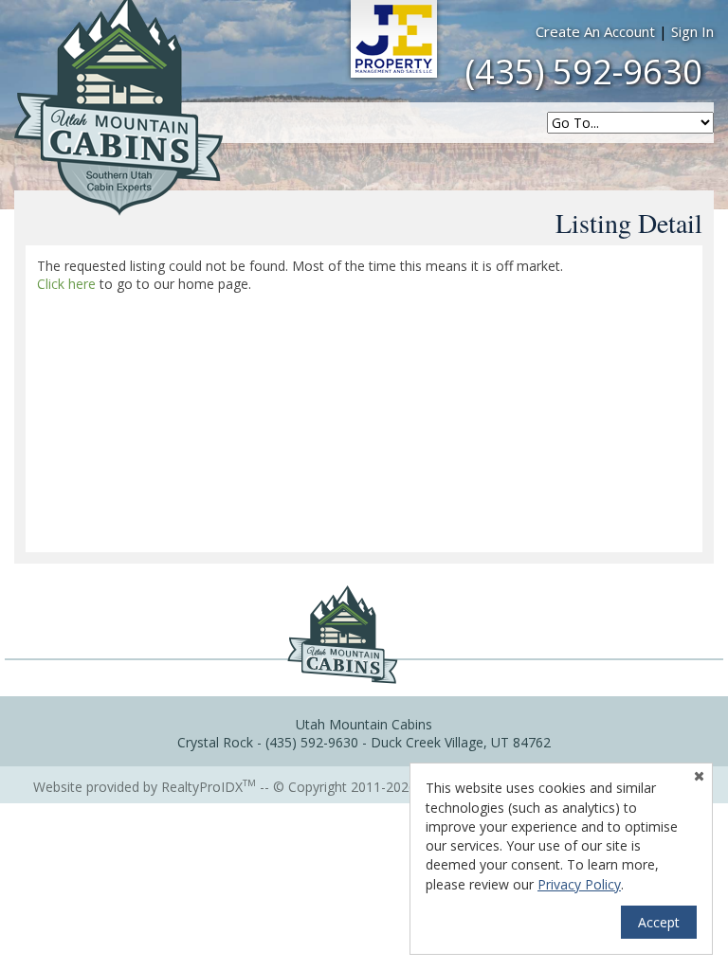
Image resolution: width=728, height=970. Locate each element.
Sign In (692, 31)
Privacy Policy (579, 884)
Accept (659, 922)
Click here (66, 284)
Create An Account (595, 31)
